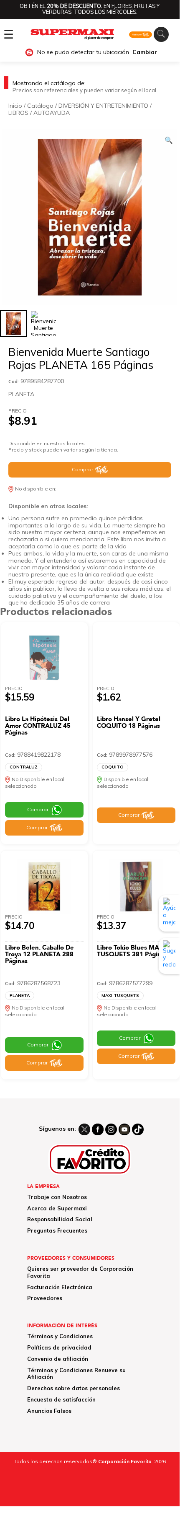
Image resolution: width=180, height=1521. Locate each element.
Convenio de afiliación (57, 1358)
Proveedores (44, 1298)
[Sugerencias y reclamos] (169, 956)
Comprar (82, 469)
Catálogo (40, 105)
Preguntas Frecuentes (57, 1230)
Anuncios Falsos (49, 1410)
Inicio (15, 105)
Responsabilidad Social (59, 1219)
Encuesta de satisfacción (61, 1399)
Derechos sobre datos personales (73, 1388)
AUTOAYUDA (51, 113)
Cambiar (144, 52)
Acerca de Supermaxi (57, 1208)
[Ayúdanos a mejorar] (169, 913)
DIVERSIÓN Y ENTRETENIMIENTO (103, 105)
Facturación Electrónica (59, 1287)
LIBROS (18, 113)
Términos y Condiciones (60, 1336)
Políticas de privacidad (59, 1347)
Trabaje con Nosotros (57, 1197)
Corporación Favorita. (125, 1461)
